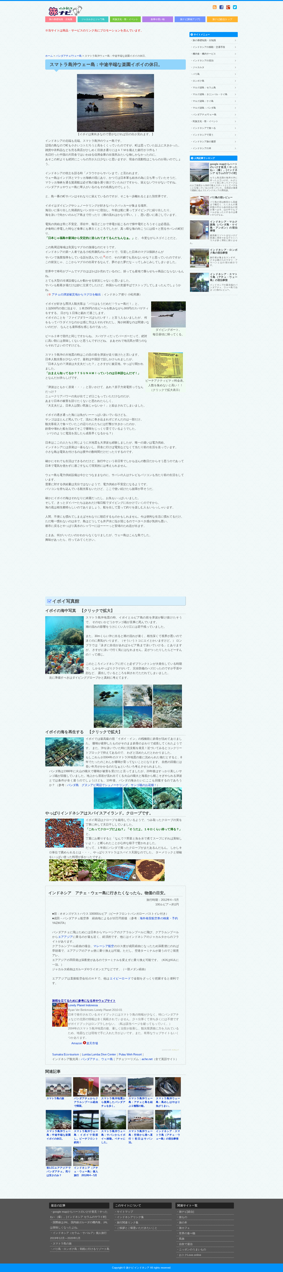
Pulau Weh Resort (130, 1054)
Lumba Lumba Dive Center (99, 1054)
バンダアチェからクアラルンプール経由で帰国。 (86, 1102)
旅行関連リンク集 (127, 1222)
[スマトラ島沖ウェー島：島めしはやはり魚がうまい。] (168, 1094)
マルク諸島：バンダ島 (204, 107)
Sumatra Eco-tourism (65, 1054)
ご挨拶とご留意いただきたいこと (137, 1227)
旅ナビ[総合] (186, 1211)
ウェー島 (107, 1059)
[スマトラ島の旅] (59, 1094)
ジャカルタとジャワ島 (93, 19)
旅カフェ (184, 1227)
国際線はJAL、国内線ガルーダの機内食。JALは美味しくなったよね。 (79, 1225)
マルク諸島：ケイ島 (203, 101)
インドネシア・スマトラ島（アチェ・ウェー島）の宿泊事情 (168, 1135)
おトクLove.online (190, 1254)
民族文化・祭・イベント (125, 19)
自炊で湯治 (186, 1244)
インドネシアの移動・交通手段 (209, 47)
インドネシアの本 (202, 148)
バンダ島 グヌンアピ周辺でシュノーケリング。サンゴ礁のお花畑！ (112, 785)
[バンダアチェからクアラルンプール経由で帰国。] (86, 1094)
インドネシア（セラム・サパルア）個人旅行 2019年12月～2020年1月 (78, 1236)
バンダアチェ (89, 1059)
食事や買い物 (158, 19)
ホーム (49, 56)
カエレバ (175, 1050)
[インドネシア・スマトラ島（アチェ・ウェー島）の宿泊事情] (168, 1127)
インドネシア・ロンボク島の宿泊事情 (223, 251)
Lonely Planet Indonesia (83, 1005)
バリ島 (196, 74)
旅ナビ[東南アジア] (190, 19)
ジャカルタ (198, 67)
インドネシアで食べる (204, 128)
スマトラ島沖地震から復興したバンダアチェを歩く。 (113, 1102)
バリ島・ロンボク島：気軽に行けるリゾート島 (81, 1249)
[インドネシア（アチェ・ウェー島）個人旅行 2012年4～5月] (86, 1164)
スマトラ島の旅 (55, 1098)
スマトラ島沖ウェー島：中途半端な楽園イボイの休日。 (59, 1135)
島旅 (181, 1238)
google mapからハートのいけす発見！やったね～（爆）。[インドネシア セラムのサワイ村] (223, 169)
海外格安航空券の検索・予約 (159, 918)
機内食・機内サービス (204, 53)
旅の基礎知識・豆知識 (60, 19)
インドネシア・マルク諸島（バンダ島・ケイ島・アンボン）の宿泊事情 (223, 226)
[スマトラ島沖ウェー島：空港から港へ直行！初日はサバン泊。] (141, 1127)
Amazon (76, 1043)
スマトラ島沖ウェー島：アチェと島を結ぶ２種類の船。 (141, 1102)
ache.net (147, 1059)
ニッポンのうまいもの (192, 1249)
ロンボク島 (198, 80)
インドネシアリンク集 (130, 1217)
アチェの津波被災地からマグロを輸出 (76, 294)
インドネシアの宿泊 (203, 60)
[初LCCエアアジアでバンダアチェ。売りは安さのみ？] (59, 1164)
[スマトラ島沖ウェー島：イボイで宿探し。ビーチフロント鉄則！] (86, 1127)
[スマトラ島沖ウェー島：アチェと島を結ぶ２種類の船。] (141, 1094)
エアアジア (65, 936)
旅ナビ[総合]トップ (222, 19)
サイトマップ (125, 1211)
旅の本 (183, 1222)
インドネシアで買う (203, 134)
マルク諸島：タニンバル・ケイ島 (210, 94)
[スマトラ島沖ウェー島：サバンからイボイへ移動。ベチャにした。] (113, 1127)
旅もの (183, 1217)
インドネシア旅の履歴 (204, 141)
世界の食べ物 (187, 1233)
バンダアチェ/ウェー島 (69, 56)
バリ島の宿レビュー (221, 197)
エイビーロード (120, 978)
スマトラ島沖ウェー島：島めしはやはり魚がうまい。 (168, 1102)
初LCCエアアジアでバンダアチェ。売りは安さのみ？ (59, 1172)
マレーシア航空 (103, 946)
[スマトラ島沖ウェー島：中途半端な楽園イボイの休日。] (59, 1127)
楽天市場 (92, 1043)
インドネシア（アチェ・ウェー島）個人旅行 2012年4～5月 (86, 1172)
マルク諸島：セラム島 (204, 87)
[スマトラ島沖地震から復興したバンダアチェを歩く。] (113, 1094)
